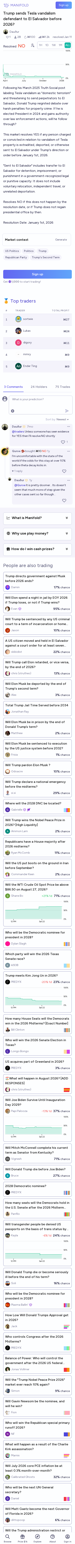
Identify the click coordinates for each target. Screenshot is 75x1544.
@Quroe (19, 485)
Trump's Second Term (46, 257)
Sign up (64, 5)
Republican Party (16, 257)
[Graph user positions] (32, 45)
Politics (29, 251)
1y (48, 451)
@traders (18, 431)
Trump (42, 251)
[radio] (40, 45)
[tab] (13, 387)
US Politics (12, 251)
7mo (30, 426)
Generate (61, 239)
